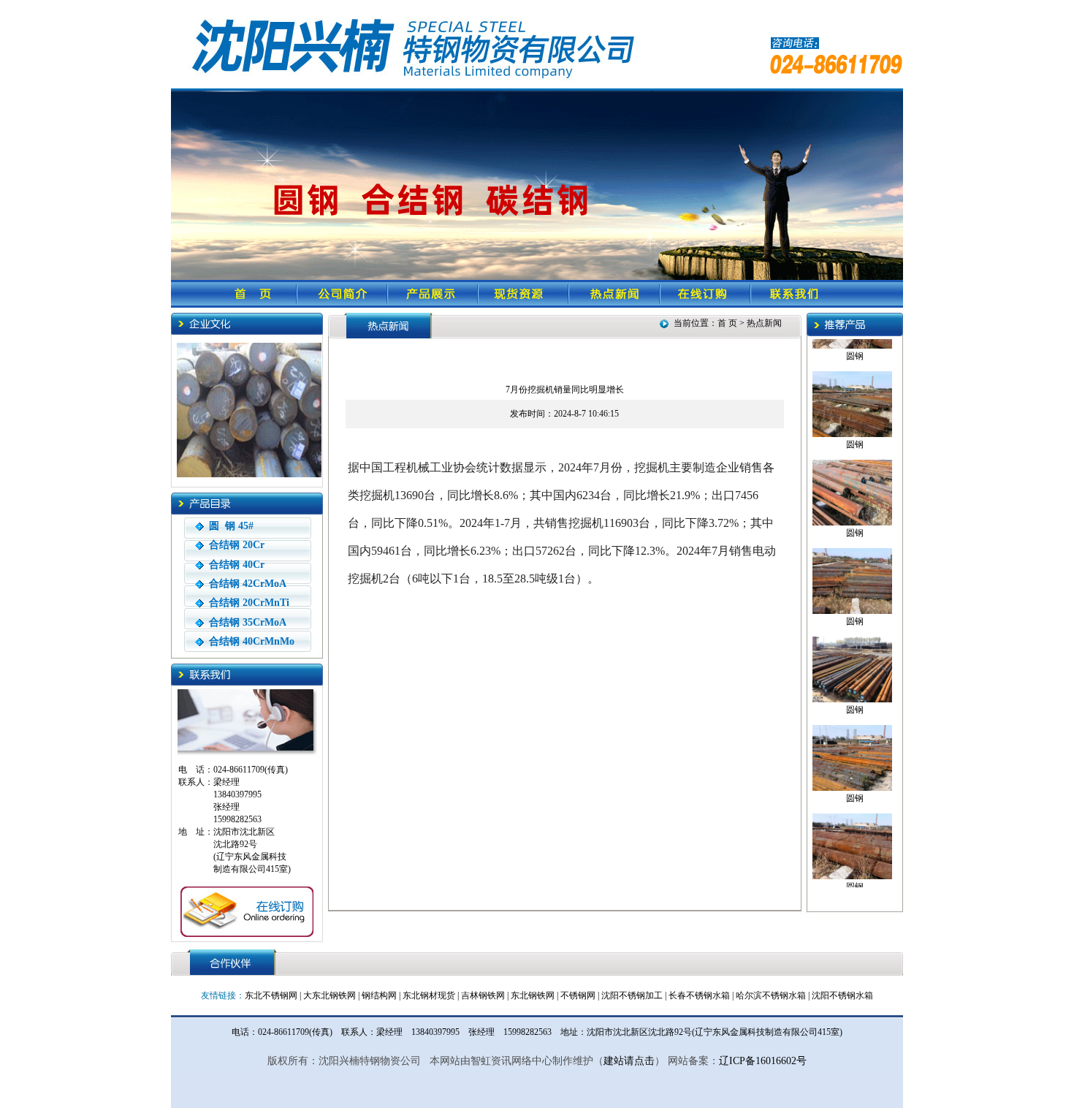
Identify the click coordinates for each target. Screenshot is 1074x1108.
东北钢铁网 (533, 995)
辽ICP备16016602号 (763, 1060)
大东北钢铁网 (329, 995)
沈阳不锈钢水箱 (842, 995)
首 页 (728, 323)
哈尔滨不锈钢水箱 (771, 995)
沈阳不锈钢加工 (632, 995)
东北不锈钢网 (271, 995)
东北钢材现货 (429, 995)
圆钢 (855, 352)
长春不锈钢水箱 (699, 995)
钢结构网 (379, 995)
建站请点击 (629, 1060)
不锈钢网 (577, 995)
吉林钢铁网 (483, 995)
